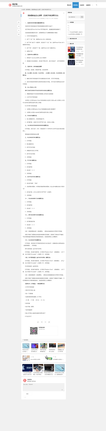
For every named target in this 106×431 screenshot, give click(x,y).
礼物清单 (82, 5)
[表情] (62, 390)
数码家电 (75, 5)
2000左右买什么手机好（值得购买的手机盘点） (59, 374)
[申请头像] (63, 380)
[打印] (52, 18)
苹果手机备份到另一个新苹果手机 (79, 62)
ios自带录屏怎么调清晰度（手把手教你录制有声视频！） (38, 374)
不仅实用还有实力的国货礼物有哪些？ (79, 49)
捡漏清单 (88, 5)
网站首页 (69, 5)
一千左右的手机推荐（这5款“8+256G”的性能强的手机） (27, 374)
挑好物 (14, 4)
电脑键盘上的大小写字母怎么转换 (61, 351)
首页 (24, 9)
